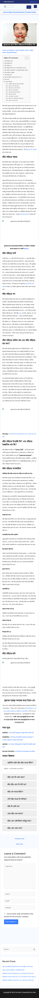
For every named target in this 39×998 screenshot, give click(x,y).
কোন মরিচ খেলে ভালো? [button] (15, 813)
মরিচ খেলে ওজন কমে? (13, 100)
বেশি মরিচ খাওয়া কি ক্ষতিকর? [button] (17, 799)
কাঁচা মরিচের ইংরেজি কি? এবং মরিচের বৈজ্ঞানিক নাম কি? (16, 70)
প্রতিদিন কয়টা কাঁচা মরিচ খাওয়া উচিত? (16, 84)
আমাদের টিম (31, 2)
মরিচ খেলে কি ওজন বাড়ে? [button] (16, 777)
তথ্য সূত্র (7, 79)
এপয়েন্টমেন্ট (29, 7)
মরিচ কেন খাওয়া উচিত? (13, 90)
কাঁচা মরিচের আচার (9, 61)
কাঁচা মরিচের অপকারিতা (9, 72)
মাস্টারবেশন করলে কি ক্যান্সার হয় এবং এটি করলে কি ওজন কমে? (18, 973)
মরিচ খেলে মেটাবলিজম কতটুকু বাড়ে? (16, 98)
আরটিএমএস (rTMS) (22, 711)
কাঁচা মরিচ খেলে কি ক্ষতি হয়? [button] (17, 784)
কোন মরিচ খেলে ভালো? (13, 96)
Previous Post (19, 838)
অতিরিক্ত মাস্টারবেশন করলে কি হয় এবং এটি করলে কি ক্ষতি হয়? (18, 980)
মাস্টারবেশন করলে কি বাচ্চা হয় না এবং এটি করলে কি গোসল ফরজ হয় (19, 977)
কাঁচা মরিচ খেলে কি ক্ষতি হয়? (14, 88)
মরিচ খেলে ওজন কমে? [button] (14, 828)
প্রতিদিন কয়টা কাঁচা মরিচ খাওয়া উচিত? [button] (20, 762)
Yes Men (33, 992)
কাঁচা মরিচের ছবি (8, 74)
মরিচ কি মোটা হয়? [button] (13, 806)
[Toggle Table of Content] (25, 58)
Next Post (19, 844)
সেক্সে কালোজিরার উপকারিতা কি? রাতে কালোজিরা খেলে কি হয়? (17, 966)
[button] (35, 6)
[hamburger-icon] (4, 7)
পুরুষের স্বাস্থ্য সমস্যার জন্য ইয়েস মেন (13, 77)
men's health (19, 50)
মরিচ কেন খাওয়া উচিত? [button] (15, 791)
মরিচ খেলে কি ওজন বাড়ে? (14, 86)
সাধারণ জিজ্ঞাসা (9, 81)
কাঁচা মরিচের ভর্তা (8, 63)
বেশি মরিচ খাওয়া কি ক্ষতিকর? (14, 92)
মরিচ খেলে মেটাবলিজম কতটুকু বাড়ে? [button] (19, 821)
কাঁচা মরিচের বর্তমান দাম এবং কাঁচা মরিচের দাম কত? (15, 67)
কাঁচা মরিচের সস (8, 65)
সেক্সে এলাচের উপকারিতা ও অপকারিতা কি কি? (13, 970)
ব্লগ (36, 2)
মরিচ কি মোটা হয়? (12, 94)
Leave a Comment (8, 50)
